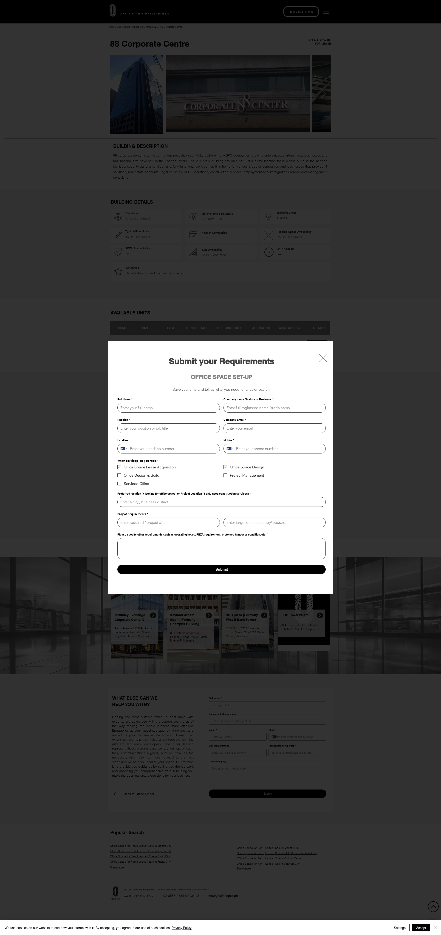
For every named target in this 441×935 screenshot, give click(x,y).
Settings (400, 927)
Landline (122, 440)
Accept (421, 927)
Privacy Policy (182, 927)
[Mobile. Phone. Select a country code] (230, 448)
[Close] (435, 927)
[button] (323, 357)
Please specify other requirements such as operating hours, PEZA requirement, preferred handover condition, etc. (192, 534)
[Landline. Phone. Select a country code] (124, 448)
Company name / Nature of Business (248, 399)
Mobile (228, 440)
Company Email (234, 420)
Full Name (125, 399)
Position (123, 420)
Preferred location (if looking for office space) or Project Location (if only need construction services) (184, 493)
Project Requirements (132, 514)
